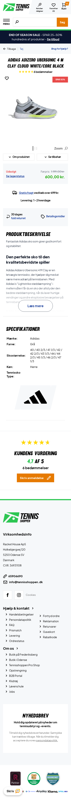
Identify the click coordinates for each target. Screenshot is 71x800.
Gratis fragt (26, 192)
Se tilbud (53, 39)
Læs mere (35, 306)
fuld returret (18, 218)
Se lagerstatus (15, 176)
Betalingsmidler (55, 216)
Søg (62, 22)
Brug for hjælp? (59, 48)
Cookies (31, 594)
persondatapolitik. (47, 740)
